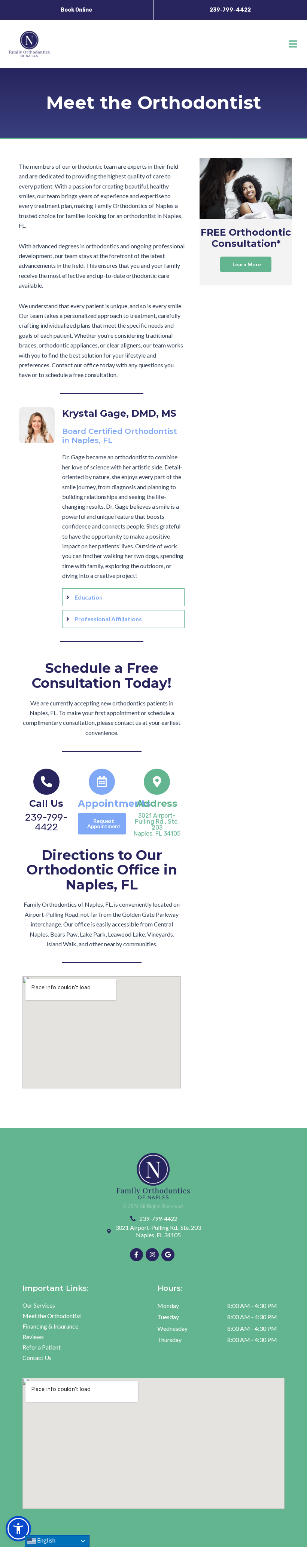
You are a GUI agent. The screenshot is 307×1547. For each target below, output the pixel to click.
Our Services (38, 1305)
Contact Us (37, 1357)
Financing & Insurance (50, 1326)
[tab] (123, 597)
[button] (293, 43)
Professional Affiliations (108, 618)
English (45, 1540)
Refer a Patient (41, 1347)
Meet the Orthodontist (51, 1315)
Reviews (33, 1336)
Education (89, 597)
